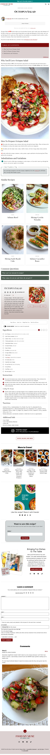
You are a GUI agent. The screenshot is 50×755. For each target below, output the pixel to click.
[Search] (45, 4)
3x (43, 329)
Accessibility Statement (32, 749)
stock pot (37, 170)
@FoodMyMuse (23, 431)
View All (45, 57)
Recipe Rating (19, 593)
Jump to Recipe (25, 23)
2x (41, 329)
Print (43, 306)
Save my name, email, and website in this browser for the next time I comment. (21, 622)
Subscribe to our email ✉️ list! (9, 636)
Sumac (8, 357)
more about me (36, 569)
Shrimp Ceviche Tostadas (31, 39)
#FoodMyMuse (34, 431)
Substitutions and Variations (11, 53)
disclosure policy (33, 28)
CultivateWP (25, 750)
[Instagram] (30, 573)
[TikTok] (42, 573)
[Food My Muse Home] (7, 4)
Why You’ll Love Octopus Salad (12, 49)
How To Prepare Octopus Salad (11, 51)
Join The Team (41, 749)
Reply (46, 651)
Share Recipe (37, 306)
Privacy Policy (23, 749)
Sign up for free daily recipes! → (25, 1)
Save (30, 306)
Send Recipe (25, 538)
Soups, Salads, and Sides (26, 8)
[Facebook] (34, 573)
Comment (3, 596)
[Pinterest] (38, 573)
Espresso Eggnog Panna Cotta (6, 471)
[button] (5, 292)
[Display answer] (47, 272)
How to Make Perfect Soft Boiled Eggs (43, 471)
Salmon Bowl (12, 217)
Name (2, 612)
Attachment (4, 624)
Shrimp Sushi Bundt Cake (13, 260)
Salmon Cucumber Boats (37, 260)
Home (19, 8)
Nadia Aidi (9, 18)
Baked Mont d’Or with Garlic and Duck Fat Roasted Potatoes (19, 474)
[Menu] (48, 4)
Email (9, 531)
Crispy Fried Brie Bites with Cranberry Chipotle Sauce (31, 473)
